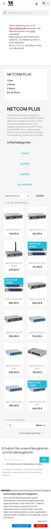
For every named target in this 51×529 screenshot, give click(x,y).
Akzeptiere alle (21, 525)
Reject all (41, 525)
